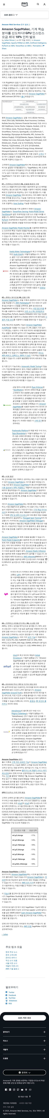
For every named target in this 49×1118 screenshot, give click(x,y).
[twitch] (18, 1090)
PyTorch (5, 220)
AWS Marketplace (22, 303)
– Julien (5, 934)
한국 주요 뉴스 (11, 952)
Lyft (18, 574)
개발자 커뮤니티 (12, 966)
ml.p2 (20, 803)
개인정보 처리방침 (10, 1103)
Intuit (15, 655)
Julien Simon (9, 40)
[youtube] (22, 1090)
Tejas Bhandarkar (18, 433)
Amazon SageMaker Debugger (31, 521)
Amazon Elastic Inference (36, 551)
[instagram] (14, 1090)
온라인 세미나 (11, 958)
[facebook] (6, 1090)
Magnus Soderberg (19, 713)
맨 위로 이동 (23, 1096)
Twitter (11, 992)
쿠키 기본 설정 (8, 1107)
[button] (24, 15)
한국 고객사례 (11, 955)
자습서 (6, 893)
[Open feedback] (46, 559)
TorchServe (6, 214)
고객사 (41, 154)
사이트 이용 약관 (25, 1103)
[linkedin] (10, 1090)
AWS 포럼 (28, 926)
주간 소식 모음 (11, 960)
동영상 (42, 288)
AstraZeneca (16, 711)
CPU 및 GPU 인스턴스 (18, 515)
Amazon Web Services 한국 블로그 (16, 24)
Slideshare (12, 1001)
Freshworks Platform (20, 430)
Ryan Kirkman (37, 387)
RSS (10, 1003)
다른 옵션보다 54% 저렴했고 (13, 487)
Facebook (12, 995)
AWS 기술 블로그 (12, 969)
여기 (7, 776)
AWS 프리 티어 (28, 883)
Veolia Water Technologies (20, 251)
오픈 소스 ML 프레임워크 (34, 311)
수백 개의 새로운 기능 (20, 762)
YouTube (11, 998)
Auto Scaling (18, 203)
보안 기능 (31, 637)
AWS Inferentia (29, 556)
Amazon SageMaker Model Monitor (16, 228)
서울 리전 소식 (11, 963)
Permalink (37, 46)
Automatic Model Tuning (31, 366)
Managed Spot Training (32, 518)
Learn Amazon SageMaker (31, 913)
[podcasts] (26, 1090)
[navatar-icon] (44, 4)
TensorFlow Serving (20, 211)
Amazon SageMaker (37, 94)
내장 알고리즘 (38, 308)
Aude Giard (18, 254)
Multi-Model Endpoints (11, 540)
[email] (30, 1090)
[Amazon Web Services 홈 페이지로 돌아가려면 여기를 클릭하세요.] (24, 4)
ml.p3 (27, 803)
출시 (23, 96)
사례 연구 (38, 420)
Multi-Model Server (36, 211)
